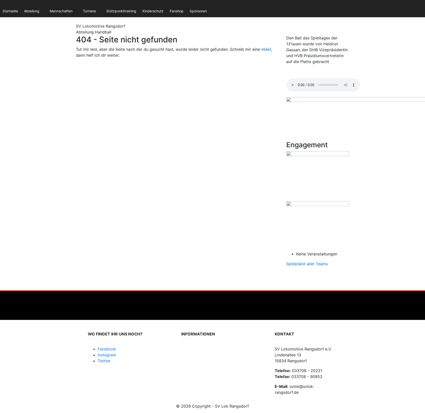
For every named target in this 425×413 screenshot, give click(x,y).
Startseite (10, 11)
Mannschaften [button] (61, 11)
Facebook (107, 349)
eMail (266, 49)
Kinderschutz (153, 11)
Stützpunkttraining (121, 11)
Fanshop (176, 11)
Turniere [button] (89, 11)
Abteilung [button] (31, 11)
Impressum (190, 357)
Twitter (104, 360)
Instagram (107, 354)
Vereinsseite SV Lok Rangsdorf (205, 361)
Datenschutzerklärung (199, 352)
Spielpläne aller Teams (307, 263)
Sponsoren (198, 11)
